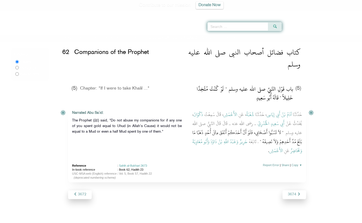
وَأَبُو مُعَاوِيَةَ (200, 141)
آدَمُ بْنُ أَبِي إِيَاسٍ (279, 114)
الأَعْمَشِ (230, 114)
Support (156, 218)
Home (67, 38)
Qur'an (296, 13)
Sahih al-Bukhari (88, 38)
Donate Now (209, 5)
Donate (214, 218)
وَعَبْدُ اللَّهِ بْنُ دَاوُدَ (224, 141)
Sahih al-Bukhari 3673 (133, 165)
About (127, 218)
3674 (292, 194)
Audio (349, 13)
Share (285, 165)
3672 (81, 194)
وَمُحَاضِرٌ (296, 150)
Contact (197, 218)
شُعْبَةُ (250, 114)
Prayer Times (330, 13)
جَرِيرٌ (244, 141)
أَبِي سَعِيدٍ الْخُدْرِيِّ (271, 123)
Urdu (28, 67)
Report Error (271, 165)
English (26, 62)
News (141, 218)
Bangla (29, 74)
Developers (177, 218)
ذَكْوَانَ (198, 114)
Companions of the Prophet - (160, 38)
